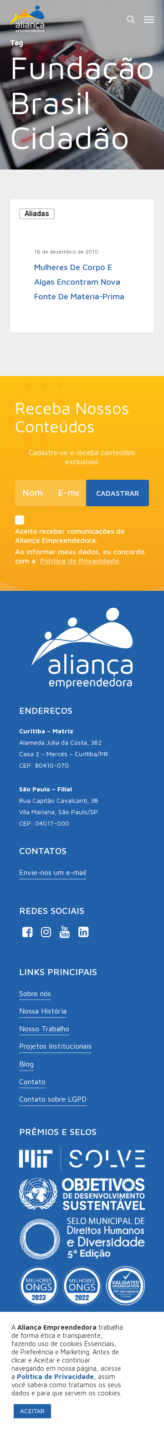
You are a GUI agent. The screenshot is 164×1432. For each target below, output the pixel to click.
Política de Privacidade (79, 561)
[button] (149, 19)
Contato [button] (32, 1081)
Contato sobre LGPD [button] (53, 1099)
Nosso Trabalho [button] (44, 1028)
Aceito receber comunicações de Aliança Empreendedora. (70, 535)
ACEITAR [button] (32, 1411)
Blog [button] (26, 1064)
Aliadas (37, 213)
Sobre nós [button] (35, 993)
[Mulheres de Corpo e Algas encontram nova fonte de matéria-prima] (82, 266)
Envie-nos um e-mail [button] (52, 872)
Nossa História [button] (43, 1011)
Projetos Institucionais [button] (55, 1046)
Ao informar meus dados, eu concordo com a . (79, 556)
